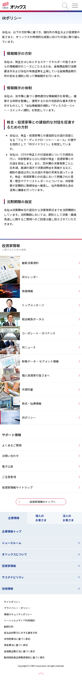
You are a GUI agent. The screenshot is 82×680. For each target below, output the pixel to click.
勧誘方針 (9, 626)
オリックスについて (14, 554)
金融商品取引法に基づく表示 (19, 651)
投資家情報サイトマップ (17, 487)
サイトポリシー (12, 601)
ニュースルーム (11, 543)
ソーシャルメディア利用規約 (19, 620)
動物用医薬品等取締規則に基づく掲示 (24, 657)
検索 (65, 6)
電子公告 (7, 466)
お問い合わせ (10, 456)
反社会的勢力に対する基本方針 (20, 632)
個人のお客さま (41, 518)
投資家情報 (9, 566)
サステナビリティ (13, 577)
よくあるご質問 (11, 445)
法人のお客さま (68, 518)
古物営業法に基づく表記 (17, 638)
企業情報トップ (11, 531)
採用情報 (7, 589)
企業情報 (13, 518)
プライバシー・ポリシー (17, 608)
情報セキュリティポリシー (18, 614)
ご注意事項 (9, 477)
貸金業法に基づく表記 (16, 645)
